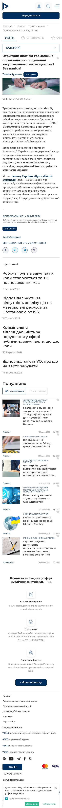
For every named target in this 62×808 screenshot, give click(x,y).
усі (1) (9, 37)
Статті (21, 26)
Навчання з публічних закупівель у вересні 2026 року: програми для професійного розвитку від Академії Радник (38, 416)
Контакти (7, 716)
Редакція (6, 432)
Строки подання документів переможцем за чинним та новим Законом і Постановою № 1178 (39, 548)
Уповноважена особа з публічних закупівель (35, 401)
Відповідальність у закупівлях (20, 30)
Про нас (6, 696)
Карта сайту (8, 721)
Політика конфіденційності (16, 706)
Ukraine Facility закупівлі (35, 514)
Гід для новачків (31, 404)
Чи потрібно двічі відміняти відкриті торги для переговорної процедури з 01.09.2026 (39, 470)
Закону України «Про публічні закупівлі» (27, 177)
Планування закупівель (35, 437)
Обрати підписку (31, 682)
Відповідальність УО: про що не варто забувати (30, 363)
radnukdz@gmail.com (13, 780)
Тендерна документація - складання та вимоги (36, 491)
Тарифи (12, 766)
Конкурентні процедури (35, 488)
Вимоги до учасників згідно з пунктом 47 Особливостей (37, 498)
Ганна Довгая (8, 562)
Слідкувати (30, 74)
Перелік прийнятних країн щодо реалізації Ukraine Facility (38, 521)
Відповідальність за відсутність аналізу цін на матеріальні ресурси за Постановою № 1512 (27, 305)
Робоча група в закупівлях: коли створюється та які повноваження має (28, 278)
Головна (7, 26)
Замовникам (37, 26)
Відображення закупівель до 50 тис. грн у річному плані (37, 443)
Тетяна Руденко (12, 74)
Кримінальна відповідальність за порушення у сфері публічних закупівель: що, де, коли (30, 336)
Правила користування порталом (20, 701)
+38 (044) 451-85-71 (11, 774)
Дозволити (32, 803)
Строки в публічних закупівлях (39, 538)
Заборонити (49, 803)
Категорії (13, 48)
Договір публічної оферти (16, 711)
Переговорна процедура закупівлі (35, 461)
